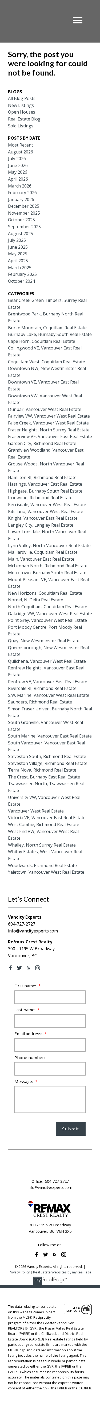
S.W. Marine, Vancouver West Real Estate (48, 695)
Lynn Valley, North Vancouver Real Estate (49, 545)
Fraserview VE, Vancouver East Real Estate (50, 436)
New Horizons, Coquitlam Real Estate (45, 593)
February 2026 (22, 192)
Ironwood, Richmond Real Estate (40, 498)
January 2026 (21, 199)
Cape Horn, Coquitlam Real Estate (41, 341)
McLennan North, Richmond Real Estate (47, 566)
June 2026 (18, 165)
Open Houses (21, 112)
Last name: (25, 1009)
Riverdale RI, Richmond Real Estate (42, 688)
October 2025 (21, 220)
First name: (25, 985)
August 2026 (20, 152)
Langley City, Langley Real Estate (40, 525)
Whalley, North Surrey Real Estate (42, 845)
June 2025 (18, 247)
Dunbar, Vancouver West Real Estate (44, 409)
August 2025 (20, 233)
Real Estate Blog (24, 119)
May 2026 (17, 172)
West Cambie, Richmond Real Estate (43, 824)
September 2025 (24, 227)
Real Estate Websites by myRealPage (62, 1272)
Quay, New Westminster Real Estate (43, 641)
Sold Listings (20, 126)
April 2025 (18, 261)
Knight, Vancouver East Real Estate (43, 518)
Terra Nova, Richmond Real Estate (42, 770)
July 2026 (17, 158)
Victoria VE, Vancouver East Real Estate (47, 817)
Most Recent (20, 145)
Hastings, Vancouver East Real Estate (45, 484)
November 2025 (24, 213)
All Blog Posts (21, 98)
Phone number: (29, 1057)
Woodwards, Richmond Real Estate (42, 865)
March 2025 (19, 267)
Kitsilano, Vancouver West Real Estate (45, 511)
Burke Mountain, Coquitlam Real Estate (47, 328)
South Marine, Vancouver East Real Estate (50, 736)
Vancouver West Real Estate (36, 811)
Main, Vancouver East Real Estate (41, 559)
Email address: (28, 1033)
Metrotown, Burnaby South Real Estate (47, 573)
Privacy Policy (19, 1272)
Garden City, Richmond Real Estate (42, 443)
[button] (10, 967)
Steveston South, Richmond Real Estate (47, 756)
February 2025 (22, 274)
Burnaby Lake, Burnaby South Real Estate (50, 334)
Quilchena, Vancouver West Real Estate (47, 661)
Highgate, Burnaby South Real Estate (45, 491)
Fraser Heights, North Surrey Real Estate (49, 430)
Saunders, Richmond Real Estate (40, 702)
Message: (24, 1081)
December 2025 (23, 206)
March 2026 (19, 186)
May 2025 (17, 254)
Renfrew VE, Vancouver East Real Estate (47, 682)
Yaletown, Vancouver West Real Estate (46, 872)
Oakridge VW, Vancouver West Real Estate (50, 613)
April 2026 (18, 179)
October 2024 (21, 281)
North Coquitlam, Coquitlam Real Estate (47, 607)
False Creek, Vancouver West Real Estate (48, 423)
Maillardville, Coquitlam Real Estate (43, 552)
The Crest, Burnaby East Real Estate (44, 777)
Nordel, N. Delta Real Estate (35, 600)
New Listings (21, 105)
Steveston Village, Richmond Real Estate (47, 763)
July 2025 (17, 240)
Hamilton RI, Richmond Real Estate (42, 477)
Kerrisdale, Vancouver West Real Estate (47, 504)
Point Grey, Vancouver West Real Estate (47, 620)
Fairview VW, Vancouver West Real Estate (49, 416)
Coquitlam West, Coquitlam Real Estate (46, 362)
